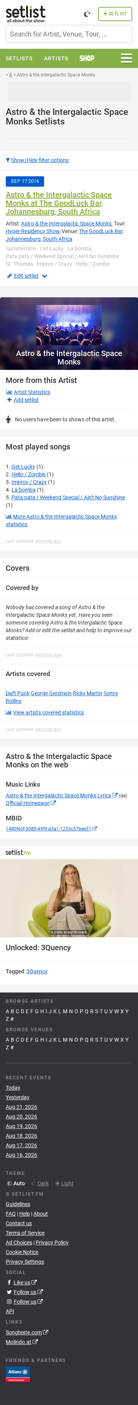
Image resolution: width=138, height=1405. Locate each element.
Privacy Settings (25, 1262)
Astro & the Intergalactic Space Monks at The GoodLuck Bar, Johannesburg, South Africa (59, 203)
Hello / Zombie (29, 474)
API (10, 1311)
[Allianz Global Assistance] (18, 1373)
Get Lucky (23, 467)
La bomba (24, 490)
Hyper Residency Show (32, 231)
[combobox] (69, 34)
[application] (69, 898)
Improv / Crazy (29, 482)
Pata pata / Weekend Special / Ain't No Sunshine (68, 497)
